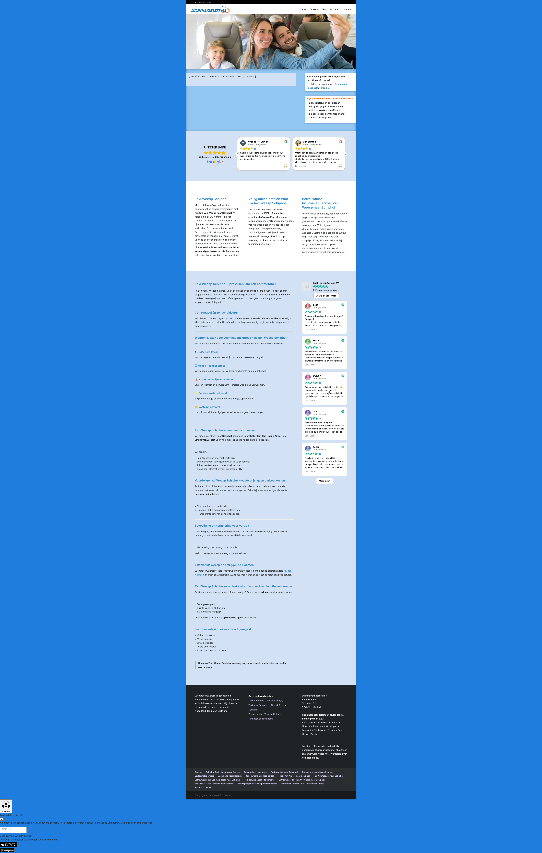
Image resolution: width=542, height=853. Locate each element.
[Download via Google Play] (271, 850)
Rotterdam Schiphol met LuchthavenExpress (302, 783)
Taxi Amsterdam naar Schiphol (328, 776)
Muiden (287, 570)
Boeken (314, 9)
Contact (347, 9)
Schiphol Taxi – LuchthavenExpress (223, 772)
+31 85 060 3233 (204, 2)
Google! (325, 87)
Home (303, 9)
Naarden (199, 574)
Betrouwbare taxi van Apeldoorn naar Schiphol (218, 780)
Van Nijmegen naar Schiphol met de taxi (257, 783)
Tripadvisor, (341, 84)
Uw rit (332, 9)
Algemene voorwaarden (230, 776)
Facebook (312, 87)
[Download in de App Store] (271, 844)
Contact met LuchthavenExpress (317, 772)
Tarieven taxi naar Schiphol (284, 772)
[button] (345, 154)
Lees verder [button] (301, 166)
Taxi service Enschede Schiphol (259, 780)
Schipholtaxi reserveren (255, 772)
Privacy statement (203, 787)
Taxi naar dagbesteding (260, 718)
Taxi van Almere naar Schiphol (295, 776)
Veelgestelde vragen (205, 776)
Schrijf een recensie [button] (326, 295)
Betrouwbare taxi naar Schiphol (260, 776)
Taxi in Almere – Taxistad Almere (265, 700)
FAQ (324, 9)
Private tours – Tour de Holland (264, 714)
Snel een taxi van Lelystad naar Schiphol (214, 783)
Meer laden (324, 481)
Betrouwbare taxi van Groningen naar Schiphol (302, 780)
